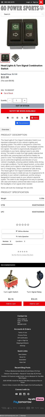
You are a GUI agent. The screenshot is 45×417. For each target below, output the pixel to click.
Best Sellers (22, 354)
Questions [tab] (19, 241)
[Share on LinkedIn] (27, 118)
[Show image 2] (15, 58)
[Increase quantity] (24, 100)
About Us (22, 357)
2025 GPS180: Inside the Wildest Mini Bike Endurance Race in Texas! (22, 381)
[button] (22, 34)
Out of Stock (22, 106)
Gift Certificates (22, 338)
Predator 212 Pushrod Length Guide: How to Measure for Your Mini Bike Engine (22, 377)
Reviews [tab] (5, 241)
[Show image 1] (5, 58)
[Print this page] (17, 118)
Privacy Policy (22, 335)
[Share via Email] (12, 118)
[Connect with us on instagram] (24, 394)
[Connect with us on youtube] (16, 394)
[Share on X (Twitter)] (22, 118)
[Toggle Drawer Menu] (2, 2)
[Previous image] (4, 34)
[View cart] (41, 2)
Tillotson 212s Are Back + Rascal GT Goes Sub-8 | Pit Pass (22, 373)
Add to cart (11, 304)
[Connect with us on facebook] (20, 394)
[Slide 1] (20, 308)
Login (28, 2)
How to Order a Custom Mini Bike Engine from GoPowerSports (22, 385)
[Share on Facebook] (8, 118)
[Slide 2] (22, 308)
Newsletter (22, 359)
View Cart (22, 362)
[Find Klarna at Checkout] (22, 399)
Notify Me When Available (22, 111)
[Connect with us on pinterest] (28, 394)
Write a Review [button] (23, 231)
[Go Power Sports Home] (22, 8)
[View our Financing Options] (22, 402)
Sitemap (22, 345)
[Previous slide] (3, 290)
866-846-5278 (9, 2)
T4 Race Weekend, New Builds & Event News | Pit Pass (22, 371)
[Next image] (41, 34)
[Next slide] (41, 290)
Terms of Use (22, 332)
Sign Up (35, 2)
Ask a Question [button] (23, 236)
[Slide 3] (25, 308)
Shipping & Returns (22, 343)
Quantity (4, 100)
